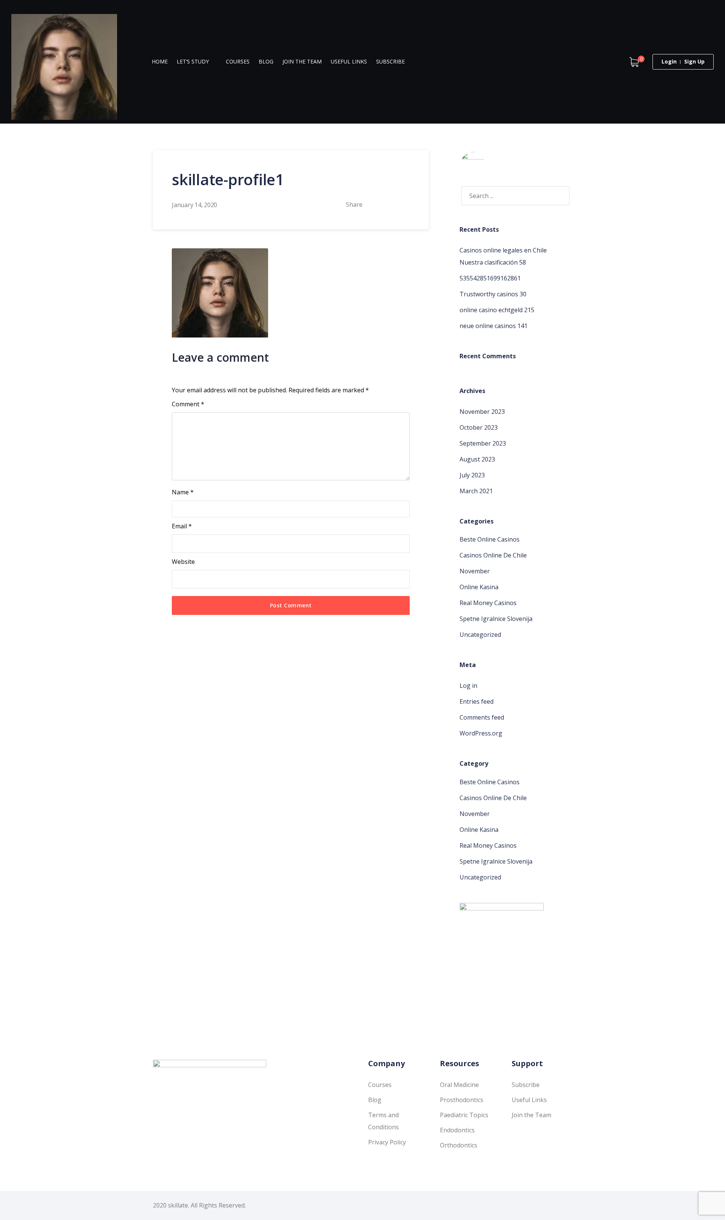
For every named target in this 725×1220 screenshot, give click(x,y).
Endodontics (457, 1130)
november (475, 571)
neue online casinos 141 (494, 326)
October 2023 (479, 427)
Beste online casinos (490, 539)
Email (182, 526)
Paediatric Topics (464, 1115)
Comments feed (482, 717)
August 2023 (477, 459)
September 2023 (483, 443)
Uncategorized (480, 634)
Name (183, 492)
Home (160, 61)
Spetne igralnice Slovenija (496, 619)
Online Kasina (479, 587)
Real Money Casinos (488, 603)
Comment (188, 404)
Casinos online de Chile (493, 555)
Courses (238, 61)
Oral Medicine (459, 1085)
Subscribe (390, 61)
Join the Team (302, 61)
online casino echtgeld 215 (497, 310)
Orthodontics (458, 1145)
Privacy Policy (387, 1142)
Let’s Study (193, 61)
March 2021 (476, 491)
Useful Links (349, 61)
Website (183, 561)
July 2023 (472, 475)
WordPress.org (481, 733)
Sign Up (694, 61)
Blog (266, 61)
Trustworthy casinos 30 (493, 294)
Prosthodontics (461, 1100)
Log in (468, 685)
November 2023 (482, 411)
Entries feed (477, 701)
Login (669, 61)
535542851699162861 (490, 278)
